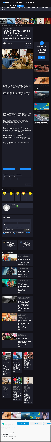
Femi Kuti (22, 281)
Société (3, 7)
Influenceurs (13, 7)
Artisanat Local (7, 174)
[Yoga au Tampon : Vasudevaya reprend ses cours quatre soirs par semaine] (28, 380)
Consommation (44, 7)
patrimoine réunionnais (22, 318)
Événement (11, 28)
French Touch (20, 298)
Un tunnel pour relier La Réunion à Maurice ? (39, 112)
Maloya (28, 255)
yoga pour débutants (26, 393)
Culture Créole (20, 334)
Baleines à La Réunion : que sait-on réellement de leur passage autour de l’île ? (17, 367)
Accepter (23, 423)
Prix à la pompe (15, 388)
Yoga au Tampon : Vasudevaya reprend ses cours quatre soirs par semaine (27, 397)
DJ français (20, 297)
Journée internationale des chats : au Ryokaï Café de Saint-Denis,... (11, 244)
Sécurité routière (6, 362)
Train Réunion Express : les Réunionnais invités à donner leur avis (41, 123)
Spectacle (23, 283)
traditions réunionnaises (23, 178)
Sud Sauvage (14, 178)
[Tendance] (4, 353)
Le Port (29, 282)
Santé (30, 385)
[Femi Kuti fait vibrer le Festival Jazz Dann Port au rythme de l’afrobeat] (9, 283)
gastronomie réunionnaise (22, 335)
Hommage (24, 298)
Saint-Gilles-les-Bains (5, 389)
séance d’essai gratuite (26, 390)
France (29, 297)
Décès (7, 360)
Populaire (31, 2)
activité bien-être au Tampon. (27, 386)
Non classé (26, 359)
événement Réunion (8, 176)
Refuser (36, 423)
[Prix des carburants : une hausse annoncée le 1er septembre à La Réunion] (17, 380)
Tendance (19, 2)
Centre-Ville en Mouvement (5, 386)
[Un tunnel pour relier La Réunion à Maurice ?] (41, 106)
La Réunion (24, 255)
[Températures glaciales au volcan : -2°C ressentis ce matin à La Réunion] (41, 94)
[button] (1, 2)
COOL (23, 200)
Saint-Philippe (7, 178)
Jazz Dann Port (21, 282)
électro (26, 297)
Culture (7, 7)
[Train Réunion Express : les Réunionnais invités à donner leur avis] (41, 117)
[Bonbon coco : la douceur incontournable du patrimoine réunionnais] (9, 336)
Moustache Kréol (25, 317)
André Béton (23, 314)
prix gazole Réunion (16, 391)
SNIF (30, 200)
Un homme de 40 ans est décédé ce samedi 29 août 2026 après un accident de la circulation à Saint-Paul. (6, 368)
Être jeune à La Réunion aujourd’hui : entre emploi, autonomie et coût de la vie (27, 363)
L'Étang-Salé (20, 255)
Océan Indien (15, 363)
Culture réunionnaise (17, 174)
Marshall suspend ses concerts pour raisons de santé (24, 273)
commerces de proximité (5, 387)
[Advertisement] (25, 14)
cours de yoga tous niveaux (27, 389)
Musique (24, 7)
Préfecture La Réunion (15, 387)
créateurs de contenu (22, 315)
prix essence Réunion (16, 390)
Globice (14, 362)
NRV (11, 200)
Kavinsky (28, 298)
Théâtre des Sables (26, 256)
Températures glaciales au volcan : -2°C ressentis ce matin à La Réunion (41, 100)
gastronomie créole (25, 176)
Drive (23, 297)
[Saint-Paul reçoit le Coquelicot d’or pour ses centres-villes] (6, 380)
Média (19, 7)
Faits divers (3, 9)
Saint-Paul (4, 361)
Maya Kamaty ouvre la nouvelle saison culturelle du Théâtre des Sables (24, 260)
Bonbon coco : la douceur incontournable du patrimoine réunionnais (24, 341)
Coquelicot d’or (5, 388)
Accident (4, 360)
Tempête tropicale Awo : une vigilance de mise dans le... (27, 244)
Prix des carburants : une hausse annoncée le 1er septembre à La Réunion (17, 395)
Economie (15, 385)
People (33, 7)
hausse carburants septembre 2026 (16, 386)
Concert (26, 280)
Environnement (5, 359)
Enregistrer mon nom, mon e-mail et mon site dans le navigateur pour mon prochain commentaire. (15, 227)
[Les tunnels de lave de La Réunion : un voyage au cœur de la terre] (41, 68)
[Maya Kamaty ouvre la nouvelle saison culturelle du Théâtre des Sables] (9, 257)
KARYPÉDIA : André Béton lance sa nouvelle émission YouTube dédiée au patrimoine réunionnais (24, 324)
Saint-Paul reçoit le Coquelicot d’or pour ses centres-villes (6, 393)
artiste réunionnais (24, 268)
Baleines (14, 360)
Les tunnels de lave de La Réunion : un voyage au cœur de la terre (41, 74)
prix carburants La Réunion (16, 389)
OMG (4, 200)
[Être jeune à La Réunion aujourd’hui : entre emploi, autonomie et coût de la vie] (28, 355)
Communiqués (26, 385)
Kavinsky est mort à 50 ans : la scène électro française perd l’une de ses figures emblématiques (24, 304)
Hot (26, 2)
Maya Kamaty (20, 256)
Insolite (28, 7)
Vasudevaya (26, 391)
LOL (17, 200)
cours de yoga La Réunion (27, 387)
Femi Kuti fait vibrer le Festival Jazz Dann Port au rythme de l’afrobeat (24, 287)
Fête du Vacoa (17, 176)
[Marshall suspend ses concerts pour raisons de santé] (9, 271)
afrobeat (23, 280)
